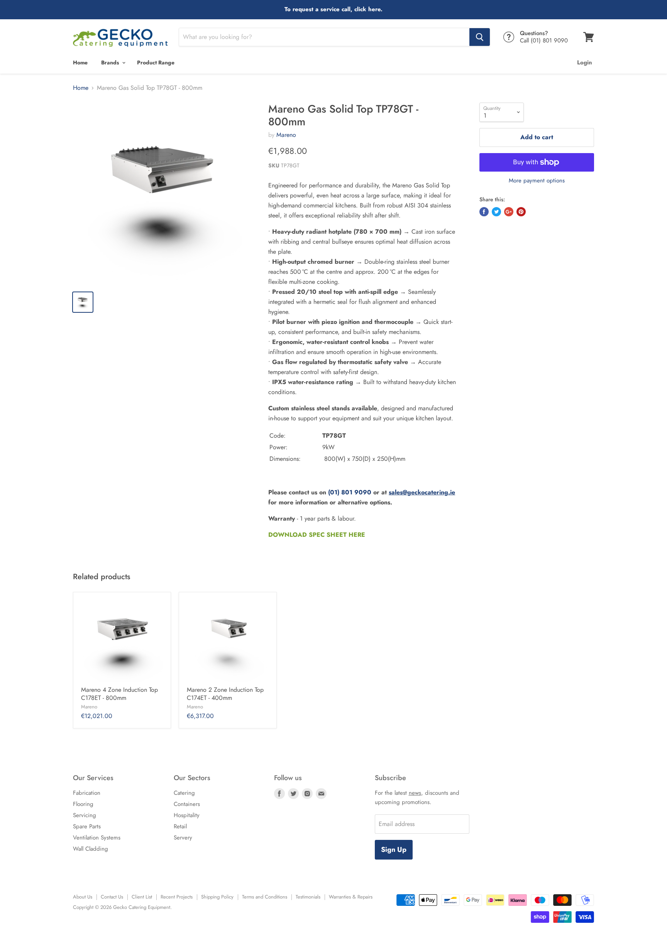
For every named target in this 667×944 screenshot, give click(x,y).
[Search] (479, 37)
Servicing (84, 815)
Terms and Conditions (264, 896)
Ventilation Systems (96, 837)
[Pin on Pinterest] (521, 211)
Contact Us (112, 896)
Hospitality (187, 815)
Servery (183, 837)
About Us (82, 896)
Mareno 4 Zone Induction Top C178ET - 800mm (119, 693)
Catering (184, 793)
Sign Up (393, 850)
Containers (187, 804)
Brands (110, 62)
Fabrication (86, 793)
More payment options (537, 180)
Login (584, 62)
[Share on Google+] (508, 211)
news (415, 793)
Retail (180, 826)
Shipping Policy (217, 896)
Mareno (286, 134)
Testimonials (308, 896)
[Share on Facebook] (484, 211)
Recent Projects (177, 896)
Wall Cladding (90, 849)
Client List (142, 896)
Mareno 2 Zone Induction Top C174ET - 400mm (225, 693)
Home (80, 62)
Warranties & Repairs (350, 896)
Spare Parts (87, 826)
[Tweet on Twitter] (496, 211)
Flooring (83, 804)
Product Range (155, 62)
